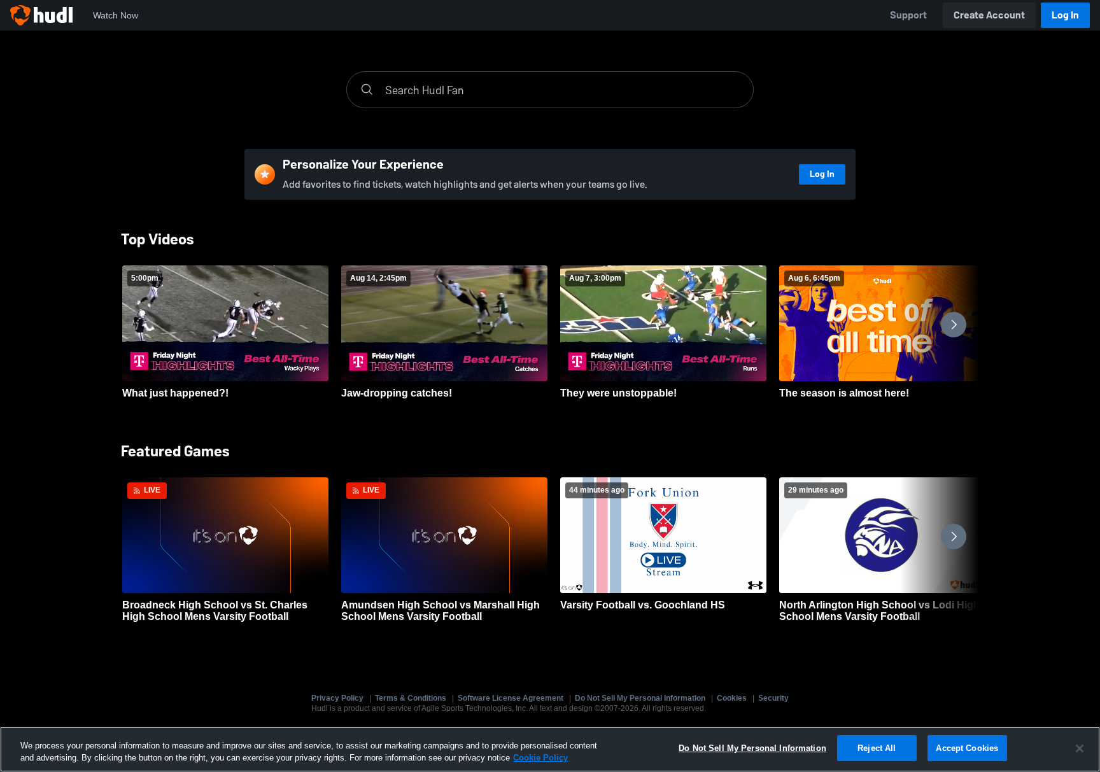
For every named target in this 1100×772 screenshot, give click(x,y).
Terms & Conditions (410, 698)
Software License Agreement (510, 698)
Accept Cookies (967, 748)
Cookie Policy (540, 758)
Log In (1065, 15)
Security (773, 698)
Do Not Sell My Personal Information (640, 698)
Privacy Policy (337, 698)
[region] (550, 749)
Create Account (989, 15)
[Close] (1080, 748)
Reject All (876, 748)
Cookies (732, 698)
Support (908, 15)
